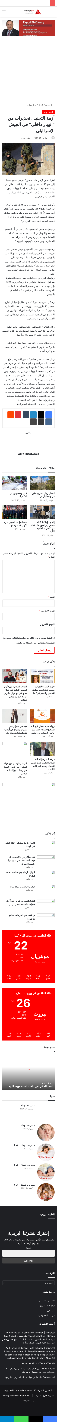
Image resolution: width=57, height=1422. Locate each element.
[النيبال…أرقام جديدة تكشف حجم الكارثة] (46, 877)
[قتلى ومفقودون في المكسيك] (14, 483)
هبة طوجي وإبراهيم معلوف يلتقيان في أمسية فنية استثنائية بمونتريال (15, 730)
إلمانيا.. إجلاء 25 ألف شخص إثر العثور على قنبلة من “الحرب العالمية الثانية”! (43, 527)
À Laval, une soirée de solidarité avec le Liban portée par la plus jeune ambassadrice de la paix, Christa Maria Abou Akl (29, 1354)
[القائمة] (4, 12)
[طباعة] (33, 421)
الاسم (51, 597)
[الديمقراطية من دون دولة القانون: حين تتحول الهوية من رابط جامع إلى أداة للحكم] (14, 751)
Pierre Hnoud (48, 1368)
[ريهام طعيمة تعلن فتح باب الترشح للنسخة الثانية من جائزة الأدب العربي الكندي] (42, 716)
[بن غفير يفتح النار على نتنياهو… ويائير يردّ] (46, 919)
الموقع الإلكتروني (47, 624)
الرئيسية (49, 105)
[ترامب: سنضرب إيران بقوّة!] (46, 891)
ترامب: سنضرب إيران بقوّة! (22, 886)
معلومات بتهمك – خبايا (24, 1145)
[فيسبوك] (48, 414)
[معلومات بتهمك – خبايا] (46, 1152)
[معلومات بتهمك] (46, 1112)
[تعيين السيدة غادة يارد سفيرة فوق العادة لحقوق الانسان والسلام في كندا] (42, 676)
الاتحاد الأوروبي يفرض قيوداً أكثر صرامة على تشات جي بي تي (20, 902)
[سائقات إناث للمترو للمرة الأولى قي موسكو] (14, 512)
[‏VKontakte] (48, 421)
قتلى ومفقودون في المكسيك (18, 495)
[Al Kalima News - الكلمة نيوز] (36, 12)
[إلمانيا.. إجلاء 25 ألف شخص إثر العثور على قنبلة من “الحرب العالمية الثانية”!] (42, 512)
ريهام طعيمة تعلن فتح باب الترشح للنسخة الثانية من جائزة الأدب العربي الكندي (43, 730)
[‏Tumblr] (26, 414)
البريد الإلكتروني (47, 610)
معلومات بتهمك (28, 1105)
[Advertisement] (28, 73)
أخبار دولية (31, 105)
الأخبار (40, 105)
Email (28, 1248)
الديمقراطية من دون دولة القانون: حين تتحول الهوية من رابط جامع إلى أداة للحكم (15, 768)
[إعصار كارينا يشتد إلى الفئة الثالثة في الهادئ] (46, 847)
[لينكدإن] (33, 414)
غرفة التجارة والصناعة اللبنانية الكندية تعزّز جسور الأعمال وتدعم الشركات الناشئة (43, 764)
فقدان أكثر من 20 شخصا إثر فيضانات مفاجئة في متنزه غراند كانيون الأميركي (20, 860)
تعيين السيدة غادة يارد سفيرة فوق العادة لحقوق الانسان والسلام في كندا (43, 690)
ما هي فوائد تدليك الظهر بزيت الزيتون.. (20, 1377)
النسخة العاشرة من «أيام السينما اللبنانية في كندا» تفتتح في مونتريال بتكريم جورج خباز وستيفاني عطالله (15, 693)
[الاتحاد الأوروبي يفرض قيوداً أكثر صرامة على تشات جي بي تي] (46, 905)
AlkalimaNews (28, 454)
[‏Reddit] (10, 414)
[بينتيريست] (18, 414)
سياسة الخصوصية (46, 1315)
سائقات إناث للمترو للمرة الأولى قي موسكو (15, 524)
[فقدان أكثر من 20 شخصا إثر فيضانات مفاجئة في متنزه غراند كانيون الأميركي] (46, 861)
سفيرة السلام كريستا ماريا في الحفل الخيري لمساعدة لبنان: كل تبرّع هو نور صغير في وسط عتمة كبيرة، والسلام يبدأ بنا (28, 1339)
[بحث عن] (53, 12)
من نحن (51, 1310)
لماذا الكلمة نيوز (47, 1305)
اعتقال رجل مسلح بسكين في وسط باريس (43, 495)
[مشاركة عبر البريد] (41, 421)
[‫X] (41, 414)
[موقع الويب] (28, 459)
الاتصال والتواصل (47, 1300)
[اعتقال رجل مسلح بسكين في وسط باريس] (42, 483)
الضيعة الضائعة (28, 1363)
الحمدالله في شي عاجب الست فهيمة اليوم (31, 1086)
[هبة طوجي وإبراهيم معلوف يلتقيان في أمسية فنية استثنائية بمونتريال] (14, 716)
